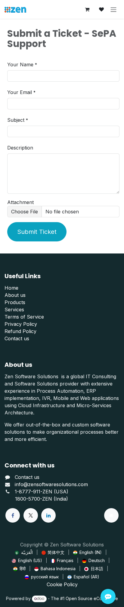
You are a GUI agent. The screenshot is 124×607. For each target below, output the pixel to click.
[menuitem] (24, 552)
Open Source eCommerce (92, 598)
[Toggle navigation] (113, 9)
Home (11, 288)
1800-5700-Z (30, 499)
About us (15, 295)
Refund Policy (20, 331)
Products (15, 302)
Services (14, 310)
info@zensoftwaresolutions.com (51, 484)
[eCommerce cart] (87, 9)
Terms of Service (24, 317)
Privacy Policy (21, 324)
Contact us (17, 338)
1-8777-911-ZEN (34, 492)
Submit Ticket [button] (37, 231)
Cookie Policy (62, 584)
